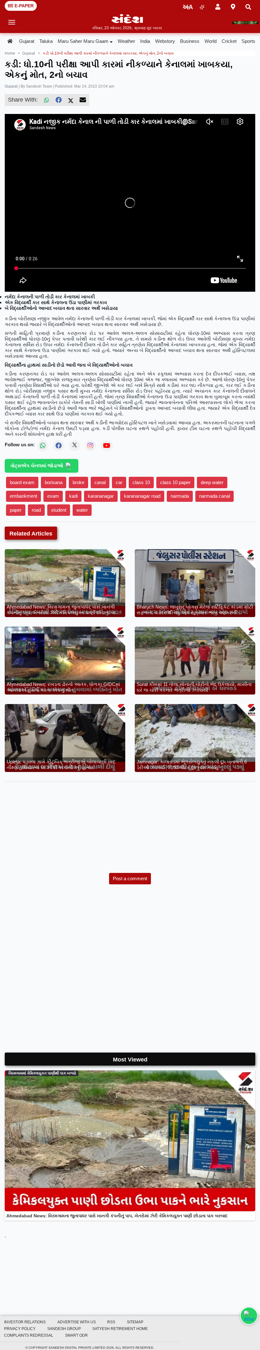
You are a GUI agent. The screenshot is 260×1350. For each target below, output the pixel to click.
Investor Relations (25, 1322)
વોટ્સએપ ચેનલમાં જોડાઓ (36, 465)
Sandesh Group (64, 1329)
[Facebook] (58, 99)
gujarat (28, 53)
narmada (180, 496)
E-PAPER (24, 5)
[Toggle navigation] (12, 22)
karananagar (101, 496)
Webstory (165, 41)
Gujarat (26, 41)
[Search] (248, 6)
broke (78, 482)
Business (189, 41)
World (211, 41)
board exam (22, 482)
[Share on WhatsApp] (249, 1316)
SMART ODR (76, 1335)
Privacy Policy (20, 1329)
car (119, 482)
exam (53, 496)
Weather (126, 41)
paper (16, 510)
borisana (53, 482)
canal (100, 482)
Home (10, 53)
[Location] (233, 5)
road (36, 510)
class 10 (141, 482)
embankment (23, 496)
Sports (248, 41)
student (58, 510)
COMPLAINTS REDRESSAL (28, 1335)
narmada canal (214, 496)
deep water (212, 482)
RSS (111, 1322)
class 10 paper (175, 482)
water (82, 510)
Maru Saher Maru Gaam (83, 41)
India (145, 41)
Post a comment (130, 878)
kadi (73, 496)
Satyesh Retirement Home (120, 1329)
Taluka (46, 41)
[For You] (202, 6)
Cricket (229, 41)
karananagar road (142, 496)
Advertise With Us (76, 1322)
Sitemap (135, 1322)
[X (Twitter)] (70, 99)
